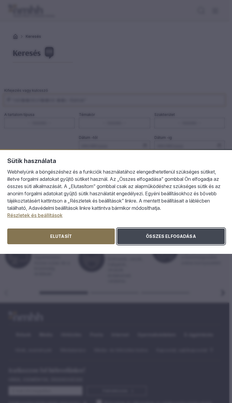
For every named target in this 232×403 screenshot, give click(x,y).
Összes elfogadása (171, 236)
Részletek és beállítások (35, 215)
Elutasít (61, 236)
